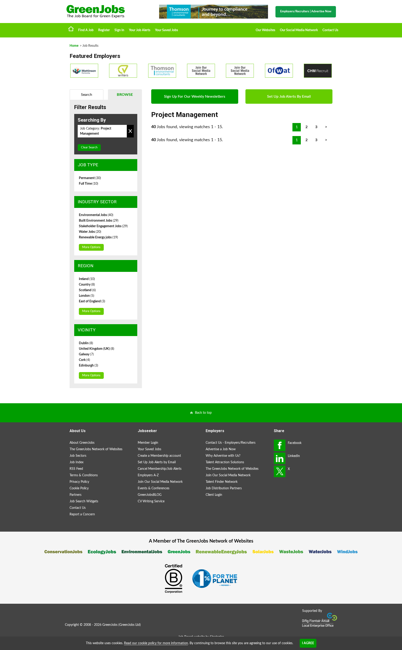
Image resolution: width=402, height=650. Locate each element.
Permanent (90, 178)
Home (71, 28)
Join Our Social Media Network (160, 481)
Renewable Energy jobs (98, 237)
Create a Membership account (159, 455)
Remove (130, 131)
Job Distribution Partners (224, 488)
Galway (86, 354)
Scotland (87, 290)
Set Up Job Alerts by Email (157, 462)
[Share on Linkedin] (279, 458)
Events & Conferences (153, 488)
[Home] (108, 11)
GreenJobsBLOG (149, 495)
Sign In (119, 30)
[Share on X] (279, 471)
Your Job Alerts (139, 30)
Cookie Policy (79, 488)
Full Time (88, 183)
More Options (91, 247)
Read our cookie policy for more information (156, 643)
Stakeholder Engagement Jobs (103, 226)
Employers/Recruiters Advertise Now (305, 11)
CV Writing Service (151, 501)
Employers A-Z (148, 475)
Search (86, 95)
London (86, 295)
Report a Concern (82, 514)
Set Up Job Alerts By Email (289, 96)
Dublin (86, 343)
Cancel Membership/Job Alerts (159, 468)
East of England (92, 301)
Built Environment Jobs (98, 220)
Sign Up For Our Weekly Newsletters (194, 96)
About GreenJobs (82, 442)
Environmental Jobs (96, 215)
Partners (75, 495)
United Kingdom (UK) (96, 348)
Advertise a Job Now (221, 449)
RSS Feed (76, 468)
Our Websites (265, 30)
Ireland (87, 279)
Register (104, 30)
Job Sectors (78, 455)
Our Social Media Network (299, 30)
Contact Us (330, 30)
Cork (84, 360)
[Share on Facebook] (279, 445)
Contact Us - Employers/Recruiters (230, 442)
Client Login (214, 495)
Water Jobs (90, 231)
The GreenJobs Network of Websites (96, 449)
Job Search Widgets (84, 501)
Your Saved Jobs (166, 30)
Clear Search (89, 147)
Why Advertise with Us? (223, 455)
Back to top (203, 412)
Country (87, 284)
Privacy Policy (79, 481)
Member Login (148, 442)
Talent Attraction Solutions (225, 462)
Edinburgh (88, 365)
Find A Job (86, 30)
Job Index (77, 462)
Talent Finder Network (222, 481)
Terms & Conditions (84, 475)
